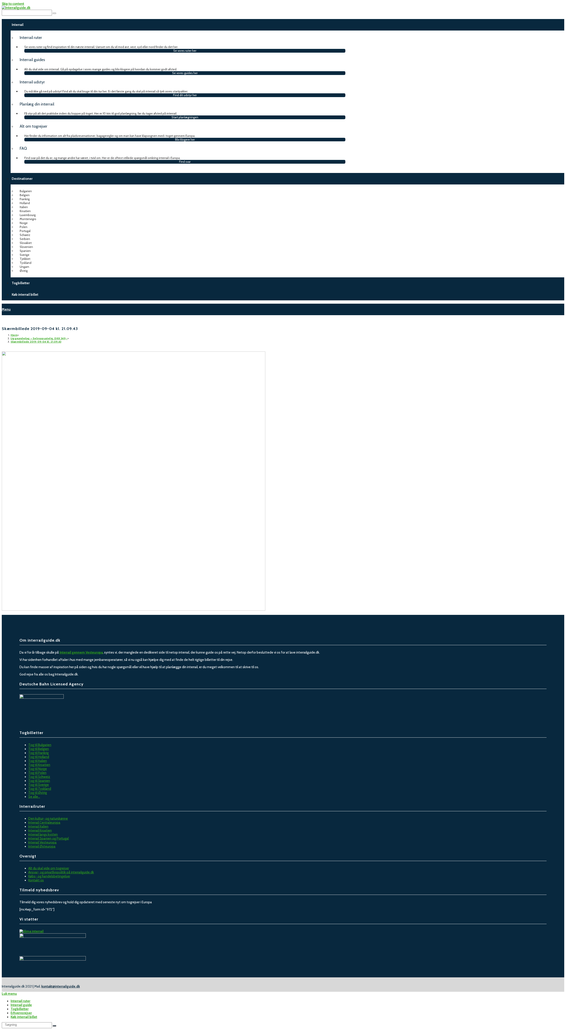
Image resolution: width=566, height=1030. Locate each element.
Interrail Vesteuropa (42, 842)
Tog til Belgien (38, 749)
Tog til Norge (37, 769)
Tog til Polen (37, 773)
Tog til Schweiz (39, 777)
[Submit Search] (54, 1025)
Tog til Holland (38, 757)
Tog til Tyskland (39, 789)
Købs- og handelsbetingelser (49, 876)
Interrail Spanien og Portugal (48, 838)
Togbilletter (20, 1009)
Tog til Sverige (38, 785)
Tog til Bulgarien (39, 745)
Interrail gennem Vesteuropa (81, 652)
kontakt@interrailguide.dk (60, 986)
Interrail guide (21, 1005)
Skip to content (13, 4)
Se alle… (34, 797)
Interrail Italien (38, 827)
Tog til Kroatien (39, 765)
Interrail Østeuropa (41, 846)
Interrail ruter (20, 1001)
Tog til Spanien (39, 781)
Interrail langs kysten (43, 834)
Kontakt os (36, 880)
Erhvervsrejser (21, 1013)
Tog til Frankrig (38, 753)
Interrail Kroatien (40, 830)
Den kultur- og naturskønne (48, 819)
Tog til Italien (37, 761)
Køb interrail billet (24, 1017)
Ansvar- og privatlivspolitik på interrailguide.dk (61, 872)
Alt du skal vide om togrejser (48, 868)
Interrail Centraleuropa (44, 823)
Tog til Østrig (37, 793)
